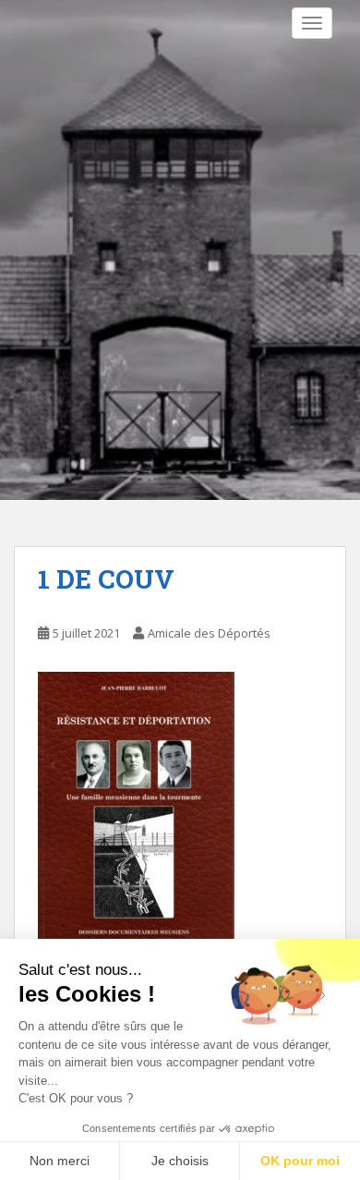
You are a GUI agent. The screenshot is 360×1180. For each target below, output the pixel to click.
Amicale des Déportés (209, 633)
